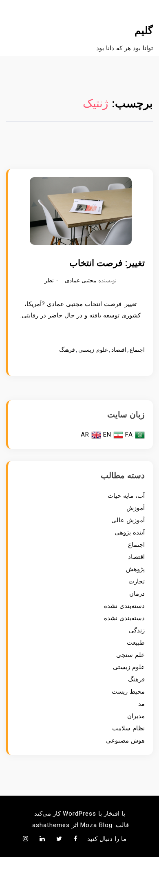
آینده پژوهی (130, 532)
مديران (136, 716)
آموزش (135, 508)
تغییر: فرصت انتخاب (107, 263)
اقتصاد (118, 349)
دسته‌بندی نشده (124, 606)
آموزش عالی (128, 520)
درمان (137, 593)
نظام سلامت (128, 728)
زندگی (137, 630)
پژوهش (135, 569)
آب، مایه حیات (126, 495)
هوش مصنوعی (125, 740)
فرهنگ (67, 349)
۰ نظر (51, 280)
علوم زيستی (93, 349)
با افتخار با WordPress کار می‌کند (79, 813)
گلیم (144, 30)
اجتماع (137, 349)
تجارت (136, 581)
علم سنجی (130, 655)
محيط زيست (128, 691)
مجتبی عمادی (81, 280)
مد (141, 703)
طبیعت (136, 642)
